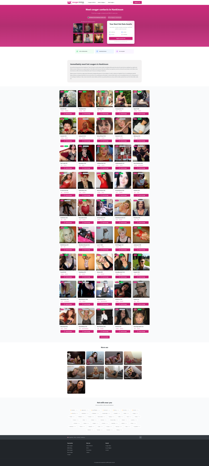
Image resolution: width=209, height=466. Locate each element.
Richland (78, 437)
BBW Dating (69, 448)
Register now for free (120, 38)
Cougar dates (108, 445)
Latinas (87, 452)
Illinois (75, 437)
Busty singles (70, 452)
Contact (107, 450)
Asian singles (70, 445)
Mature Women (89, 445)
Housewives (88, 450)
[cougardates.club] (75, 2)
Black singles (70, 450)
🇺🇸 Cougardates (70, 437)
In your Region (108, 448)
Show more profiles (104, 337)
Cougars (69, 454)
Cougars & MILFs (92, 2)
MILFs (87, 448)
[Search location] (131, 2)
